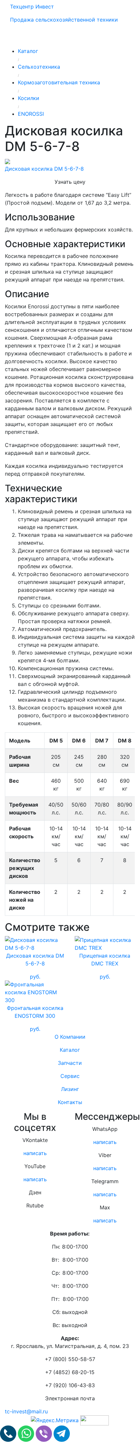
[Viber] (45, 1433)
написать (35, 1153)
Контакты (70, 1102)
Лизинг (70, 1089)
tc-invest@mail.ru (26, 1411)
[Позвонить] (9, 1433)
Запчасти (70, 1063)
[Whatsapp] (27, 1433)
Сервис (70, 1076)
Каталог (70, 1050)
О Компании (70, 1036)
